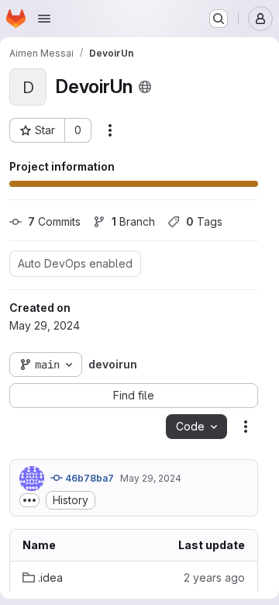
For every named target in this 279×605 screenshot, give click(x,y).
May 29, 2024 (150, 478)
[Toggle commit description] (29, 500)
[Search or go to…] (218, 18)
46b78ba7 (88, 478)
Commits (54, 221)
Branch (133, 221)
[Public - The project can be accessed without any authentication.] (145, 87)
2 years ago (214, 577)
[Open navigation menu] (44, 18)
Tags (204, 221)
